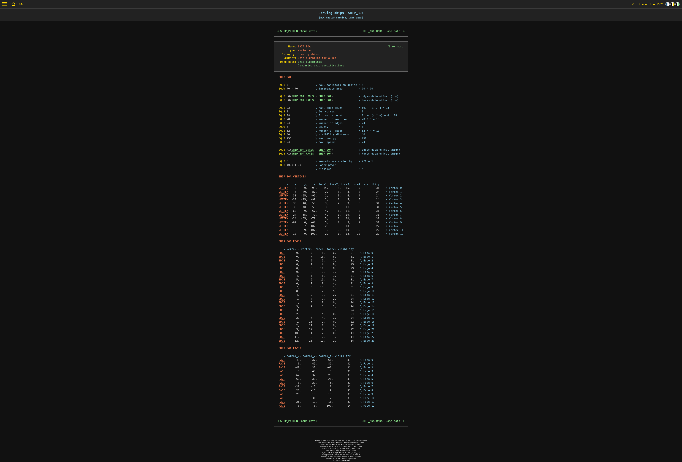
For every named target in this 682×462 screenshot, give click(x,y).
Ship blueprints (310, 61)
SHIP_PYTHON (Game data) (298, 31)
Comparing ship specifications (321, 65)
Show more (396, 46)
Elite (647, 4)
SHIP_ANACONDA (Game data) (382, 31)
